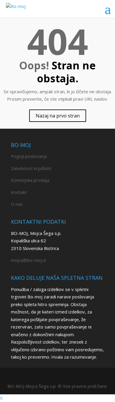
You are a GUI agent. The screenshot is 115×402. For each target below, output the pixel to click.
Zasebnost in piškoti (31, 168)
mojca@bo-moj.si (28, 260)
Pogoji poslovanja (29, 156)
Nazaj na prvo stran (58, 115)
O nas (17, 204)
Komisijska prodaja (30, 180)
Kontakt (19, 192)
